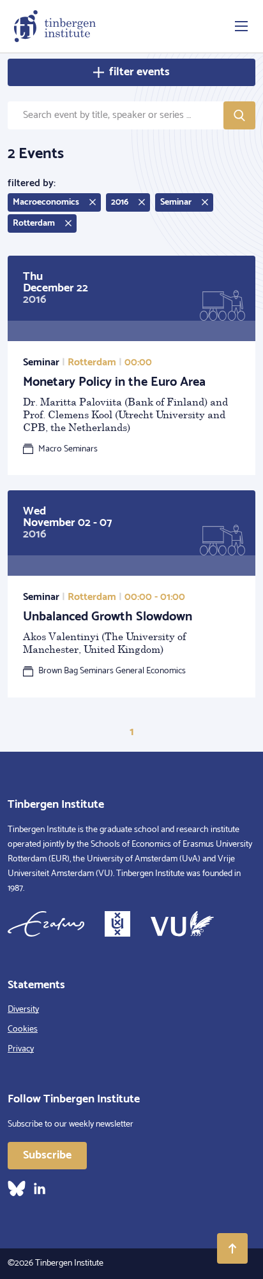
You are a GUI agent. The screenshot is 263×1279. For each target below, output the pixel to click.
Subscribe (47, 1155)
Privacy (21, 1049)
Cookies (23, 1029)
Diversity (23, 1009)
